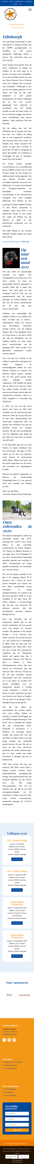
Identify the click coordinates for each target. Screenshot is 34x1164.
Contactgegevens (10, 1082)
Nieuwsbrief (28, 1)
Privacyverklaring (10, 1103)
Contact (15, 4)
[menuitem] (4, 2)
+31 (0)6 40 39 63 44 (10, 1046)
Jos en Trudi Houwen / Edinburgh (16, 242)
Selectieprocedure (10, 1079)
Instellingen (17, 1160)
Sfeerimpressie (19, 1)
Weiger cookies (24, 1156)
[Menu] (29, 9)
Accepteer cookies (11, 1156)
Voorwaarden (9, 1106)
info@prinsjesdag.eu (10, 1048)
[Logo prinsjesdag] (14, 14)
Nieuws (11, 1)
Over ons (5, 1)
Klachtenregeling (10, 1109)
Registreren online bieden (13, 1076)
